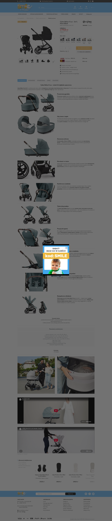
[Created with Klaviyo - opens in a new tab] (56, 276)
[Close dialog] (66, 248)
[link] (56, 259)
